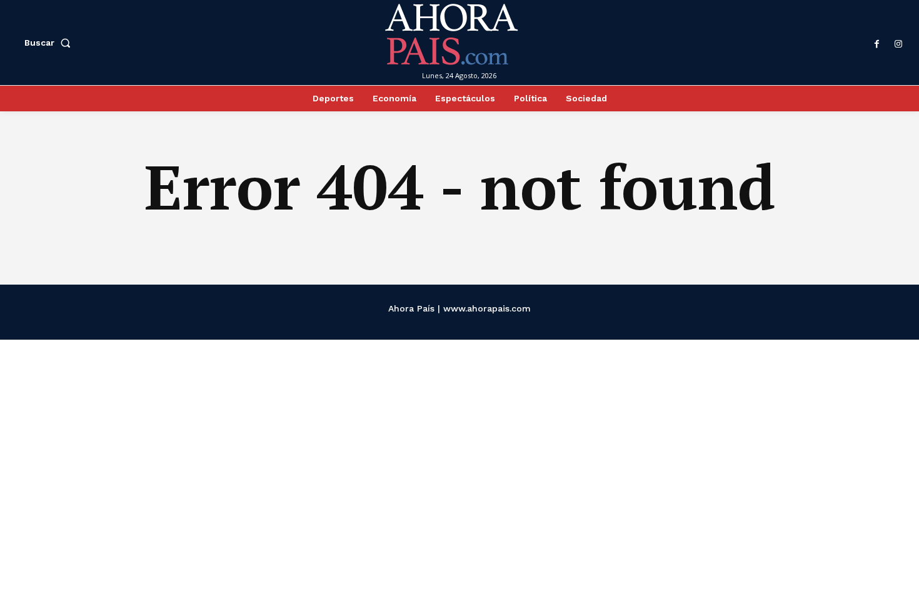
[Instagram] (898, 44)
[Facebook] (877, 44)
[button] (50, 42)
